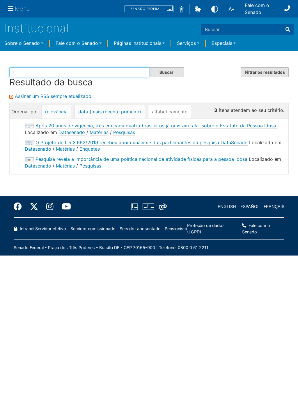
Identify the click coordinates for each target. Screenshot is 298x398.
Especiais (222, 43)
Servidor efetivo (50, 228)
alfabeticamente (169, 112)
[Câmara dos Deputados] (135, 206)
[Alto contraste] (214, 8)
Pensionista (176, 228)
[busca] (288, 29)
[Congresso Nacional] (148, 206)
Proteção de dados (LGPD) (206, 228)
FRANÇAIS (274, 206)
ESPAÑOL (250, 206)
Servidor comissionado (93, 228)
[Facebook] (20, 206)
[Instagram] (50, 206)
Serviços (186, 43)
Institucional (36, 28)
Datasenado (71, 132)
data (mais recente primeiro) (109, 112)
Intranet (27, 228)
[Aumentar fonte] (231, 9)
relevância (56, 112)
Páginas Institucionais (137, 43)
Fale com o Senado (257, 8)
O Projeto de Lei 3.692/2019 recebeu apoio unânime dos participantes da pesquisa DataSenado (142, 142)
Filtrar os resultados (265, 72)
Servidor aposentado (140, 228)
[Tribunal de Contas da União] (162, 206)
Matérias (99, 132)
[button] (198, 8)
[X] (34, 206)
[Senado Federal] (149, 9)
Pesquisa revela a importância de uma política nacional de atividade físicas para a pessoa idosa (141, 159)
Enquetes (89, 149)
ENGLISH (227, 206)
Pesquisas (124, 132)
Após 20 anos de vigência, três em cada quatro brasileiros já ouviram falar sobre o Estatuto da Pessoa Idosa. (156, 125)
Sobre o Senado (22, 43)
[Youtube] (64, 206)
